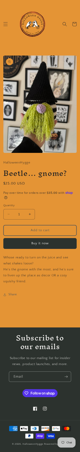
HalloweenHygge (32, 444)
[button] (5, 24)
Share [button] (12, 294)
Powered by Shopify (56, 444)
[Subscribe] (66, 376)
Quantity (9, 205)
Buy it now (40, 243)
